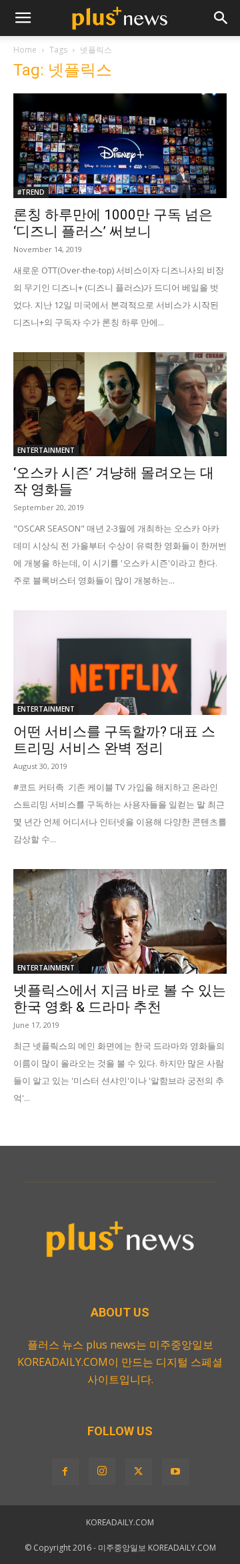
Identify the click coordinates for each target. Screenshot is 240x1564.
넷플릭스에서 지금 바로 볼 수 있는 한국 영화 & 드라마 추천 (119, 998)
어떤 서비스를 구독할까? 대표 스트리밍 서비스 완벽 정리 (114, 740)
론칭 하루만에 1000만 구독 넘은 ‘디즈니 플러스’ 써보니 (113, 223)
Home (25, 49)
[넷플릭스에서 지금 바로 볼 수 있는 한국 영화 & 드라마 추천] (120, 921)
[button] (22, 18)
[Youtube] (175, 1472)
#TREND (31, 192)
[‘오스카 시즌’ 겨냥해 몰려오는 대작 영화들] (120, 404)
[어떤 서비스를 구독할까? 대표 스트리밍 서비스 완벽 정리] (120, 662)
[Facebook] (65, 1472)
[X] (138, 1472)
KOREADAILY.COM (120, 1522)
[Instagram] (102, 1471)
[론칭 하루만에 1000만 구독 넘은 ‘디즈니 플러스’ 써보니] (120, 145)
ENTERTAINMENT (46, 450)
